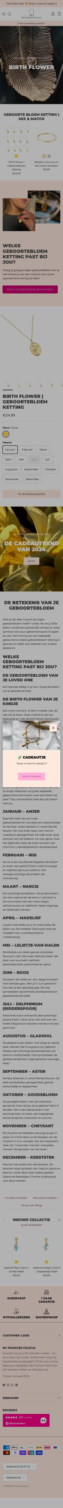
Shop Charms (31, 776)
